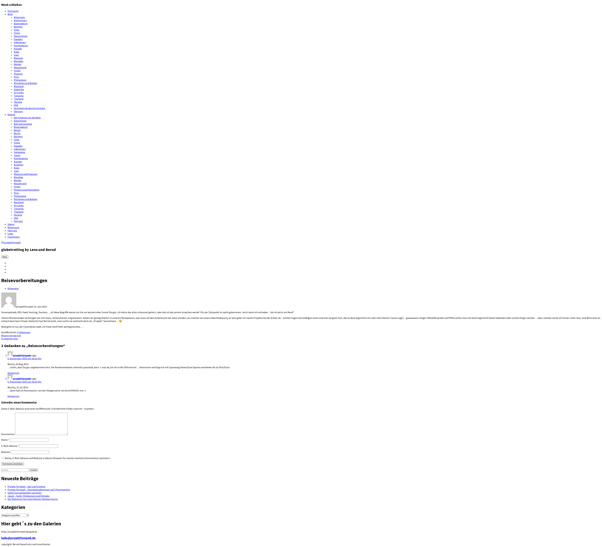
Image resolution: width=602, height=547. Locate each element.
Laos (16, 54)
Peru (16, 76)
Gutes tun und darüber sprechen (25, 492)
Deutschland (20, 36)
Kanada (18, 48)
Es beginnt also (9, 338)
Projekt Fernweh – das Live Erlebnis (26, 486)
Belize (17, 130)
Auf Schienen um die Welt (27, 117)
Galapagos (19, 152)
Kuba (16, 51)
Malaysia (18, 58)
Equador (18, 39)
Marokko (18, 61)
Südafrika (19, 89)
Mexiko (17, 64)
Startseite (13, 11)
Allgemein (19, 17)
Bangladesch (21, 23)
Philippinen (20, 80)
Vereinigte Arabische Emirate (29, 108)
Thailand (18, 98)
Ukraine (18, 102)
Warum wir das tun (11, 335)
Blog (10, 14)
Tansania (19, 95)
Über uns (12, 230)
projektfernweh (22, 355)
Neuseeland (20, 67)
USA (16, 105)
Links (10, 233)
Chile (16, 29)
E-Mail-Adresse (10, 445)
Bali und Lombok (23, 123)
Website (5, 452)
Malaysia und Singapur (25, 174)
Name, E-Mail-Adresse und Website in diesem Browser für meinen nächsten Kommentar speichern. (57, 458)
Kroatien (18, 164)
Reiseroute (13, 227)
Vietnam (18, 111)
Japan (17, 155)
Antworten (13, 372)
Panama (18, 73)
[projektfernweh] (11, 242)
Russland (19, 86)
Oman (17, 70)
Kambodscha (21, 45)
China (17, 33)
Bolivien (18, 26)
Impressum (14, 236)
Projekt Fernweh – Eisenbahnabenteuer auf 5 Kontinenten (39, 489)
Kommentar (8, 434)
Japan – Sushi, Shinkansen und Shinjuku (28, 495)
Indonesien (20, 42)
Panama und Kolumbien (26, 189)
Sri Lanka (19, 92)
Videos (11, 224)
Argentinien (20, 20)
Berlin (17, 133)
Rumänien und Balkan (25, 83)
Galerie (11, 114)
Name (5, 439)
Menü (5, 257)
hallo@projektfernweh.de (18, 538)
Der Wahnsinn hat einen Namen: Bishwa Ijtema (33, 499)
